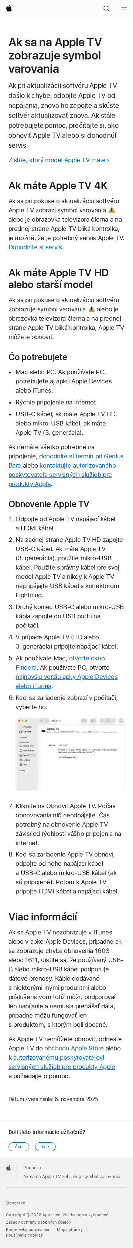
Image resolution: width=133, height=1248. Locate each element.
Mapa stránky (70, 1229)
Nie (45, 1146)
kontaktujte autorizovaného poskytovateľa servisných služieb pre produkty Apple (62, 475)
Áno (19, 1146)
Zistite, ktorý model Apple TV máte (57, 160)
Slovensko (15, 1203)
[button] (106, 9)
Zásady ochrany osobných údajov (38, 1222)
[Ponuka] (124, 9)
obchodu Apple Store (74, 1048)
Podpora (32, 1167)
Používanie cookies (24, 1235)
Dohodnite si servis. (36, 247)
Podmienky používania (27, 1229)
